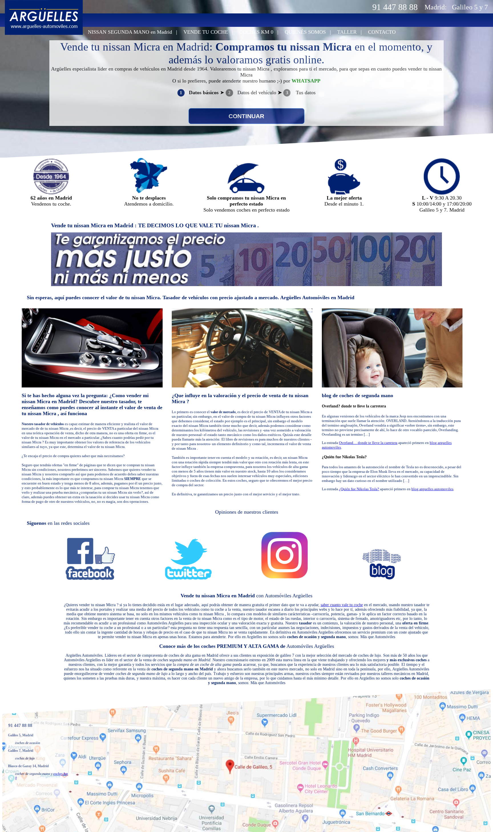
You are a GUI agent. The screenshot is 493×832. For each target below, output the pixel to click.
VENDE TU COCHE (205, 32)
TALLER (347, 32)
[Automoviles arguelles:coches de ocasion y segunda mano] (44, 33)
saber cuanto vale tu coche (342, 605)
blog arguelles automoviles (432, 489)
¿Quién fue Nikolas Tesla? (344, 457)
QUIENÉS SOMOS (305, 32)
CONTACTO (382, 32)
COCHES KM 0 (256, 32)
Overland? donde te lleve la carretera (354, 406)
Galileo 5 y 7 (470, 7)
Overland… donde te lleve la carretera (368, 443)
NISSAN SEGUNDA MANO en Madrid (130, 32)
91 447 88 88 (395, 7)
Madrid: (436, 7)
